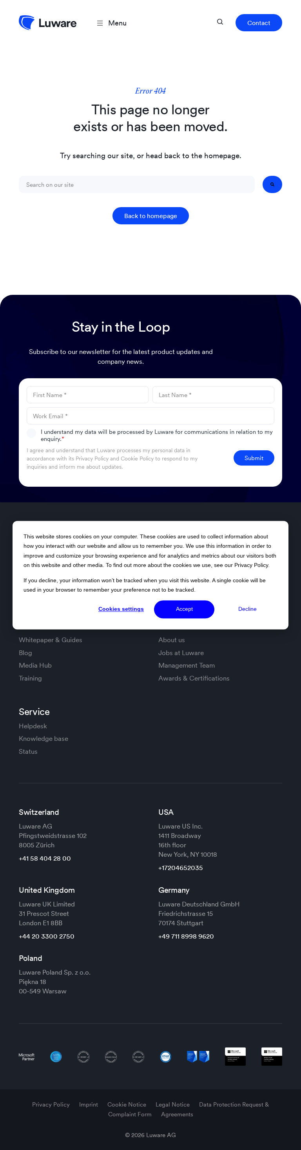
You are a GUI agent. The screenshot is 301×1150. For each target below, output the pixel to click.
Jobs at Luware (181, 652)
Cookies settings (121, 609)
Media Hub (35, 665)
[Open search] (220, 21)
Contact (258, 23)
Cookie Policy (137, 458)
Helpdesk (33, 726)
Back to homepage (150, 216)
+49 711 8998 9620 (186, 936)
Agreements (177, 1114)
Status (28, 751)
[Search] (272, 184)
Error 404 (150, 91)
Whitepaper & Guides (50, 639)
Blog (25, 652)
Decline (247, 609)
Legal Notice (173, 1104)
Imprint (89, 1104)
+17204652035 (180, 867)
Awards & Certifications (194, 678)
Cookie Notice (127, 1104)
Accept (184, 609)
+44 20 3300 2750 (46, 936)
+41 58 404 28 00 (45, 858)
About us (171, 639)
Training (30, 678)
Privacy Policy (92, 458)
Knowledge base (43, 738)
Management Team (186, 665)
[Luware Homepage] (47, 22)
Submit (254, 458)
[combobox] (137, 184)
